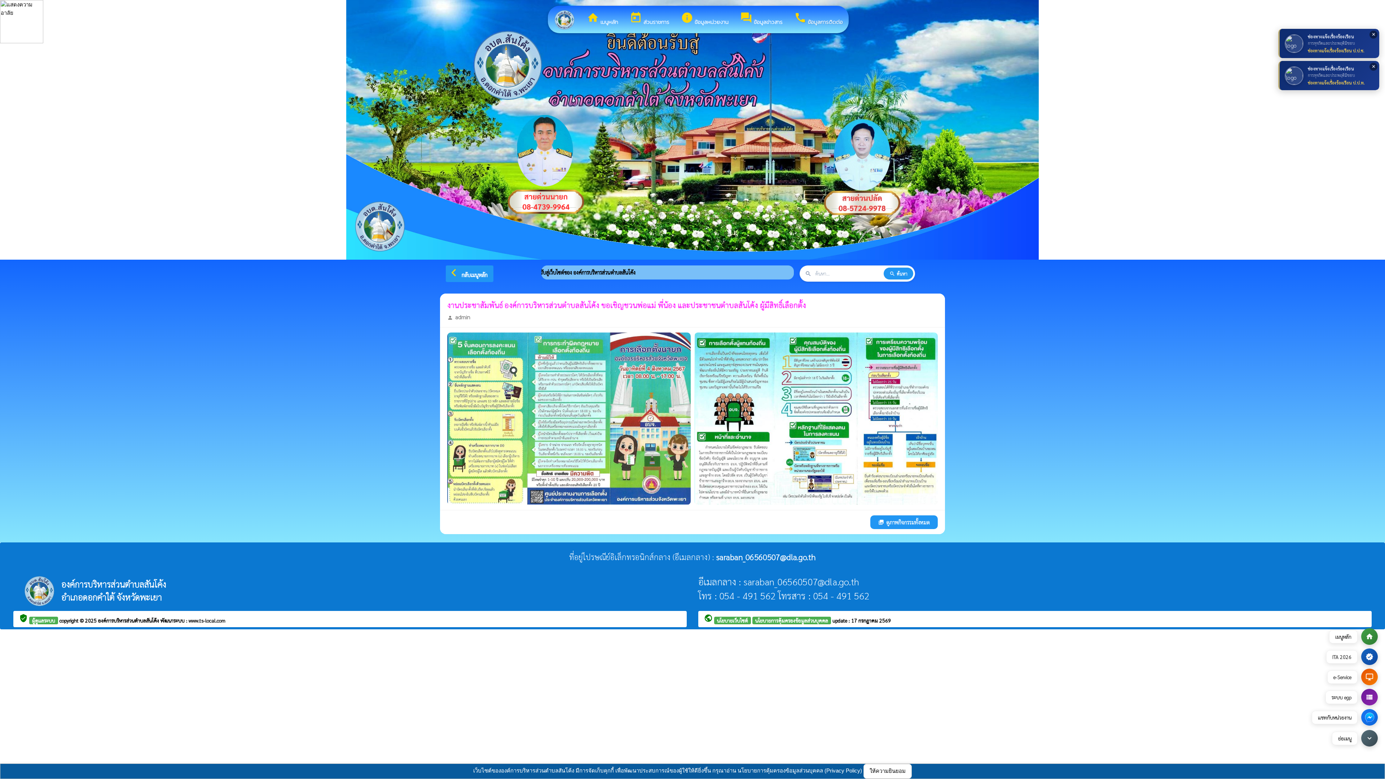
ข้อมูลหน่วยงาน (705, 19)
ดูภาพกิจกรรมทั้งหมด (904, 522)
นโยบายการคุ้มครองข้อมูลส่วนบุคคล (791, 620)
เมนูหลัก (602, 19)
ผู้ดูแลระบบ (43, 620)
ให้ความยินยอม (888, 771)
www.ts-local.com (207, 620)
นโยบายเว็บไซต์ (732, 620)
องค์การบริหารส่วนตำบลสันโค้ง (129, 620)
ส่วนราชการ (649, 19)
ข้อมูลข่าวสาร (761, 19)
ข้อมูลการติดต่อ (818, 19)
